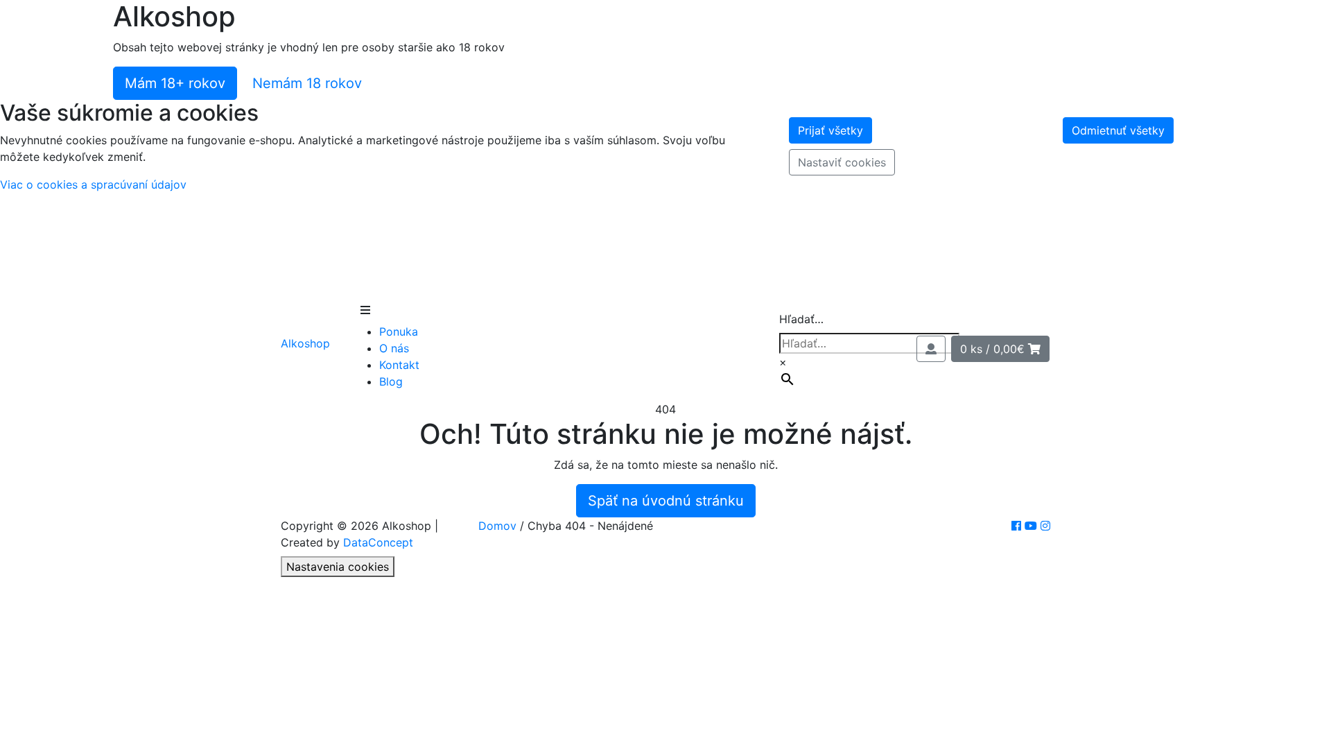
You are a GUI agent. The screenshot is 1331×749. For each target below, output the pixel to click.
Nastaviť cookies (842, 162)
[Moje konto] (931, 349)
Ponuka (398, 331)
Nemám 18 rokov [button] (307, 83)
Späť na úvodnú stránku (666, 500)
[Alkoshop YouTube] (1033, 526)
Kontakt (399, 365)
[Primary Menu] (365, 310)
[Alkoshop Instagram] (1045, 526)
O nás (394, 348)
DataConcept (378, 542)
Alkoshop (305, 343)
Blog (391, 381)
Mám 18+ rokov (175, 83)
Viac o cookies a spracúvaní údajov (93, 184)
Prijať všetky (830, 130)
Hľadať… (801, 319)
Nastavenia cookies (337, 567)
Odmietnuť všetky (1118, 130)
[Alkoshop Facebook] (1018, 526)
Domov (497, 526)
